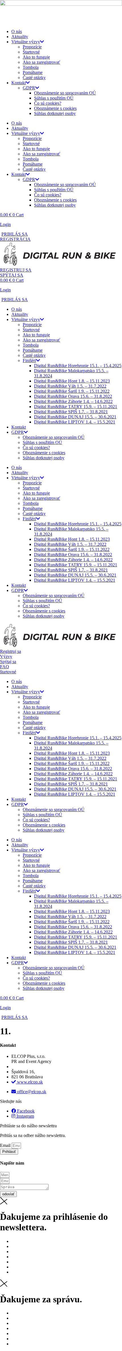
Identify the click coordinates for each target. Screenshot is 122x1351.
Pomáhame (33, 72)
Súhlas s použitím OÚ (53, 98)
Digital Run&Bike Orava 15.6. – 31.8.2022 (73, 396)
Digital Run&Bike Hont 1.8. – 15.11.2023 (72, 381)
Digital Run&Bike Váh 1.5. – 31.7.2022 (70, 386)
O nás (16, 31)
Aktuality (19, 36)
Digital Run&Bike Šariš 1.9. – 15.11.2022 (72, 391)
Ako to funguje (36, 57)
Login (5, 224)
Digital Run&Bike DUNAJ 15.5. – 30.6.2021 (75, 416)
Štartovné (31, 52)
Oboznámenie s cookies (55, 108)
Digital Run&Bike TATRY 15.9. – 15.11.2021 (75, 406)
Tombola (31, 67)
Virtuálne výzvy (25, 41)
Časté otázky (34, 77)
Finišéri (29, 360)
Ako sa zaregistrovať (41, 62)
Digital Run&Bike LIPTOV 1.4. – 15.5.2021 (74, 422)
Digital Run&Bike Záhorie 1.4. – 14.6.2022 (73, 401)
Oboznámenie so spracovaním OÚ (65, 93)
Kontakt (18, 82)
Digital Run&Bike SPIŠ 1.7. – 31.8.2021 (71, 411)
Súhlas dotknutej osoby (55, 113)
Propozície (32, 46)
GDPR (29, 87)
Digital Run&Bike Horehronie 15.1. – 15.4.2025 (77, 365)
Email (6, 1145)
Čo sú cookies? (47, 103)
